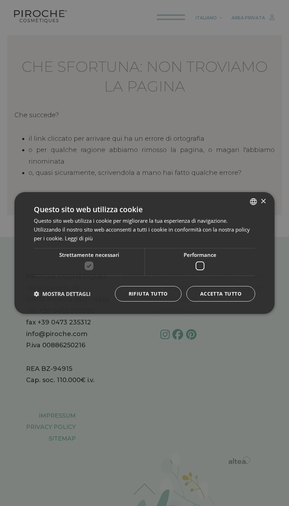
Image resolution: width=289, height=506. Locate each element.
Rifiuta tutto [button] (148, 293)
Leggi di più (79, 238)
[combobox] (253, 201)
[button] (62, 294)
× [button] (263, 201)
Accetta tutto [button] (220, 293)
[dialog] (144, 253)
